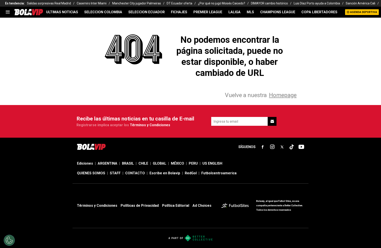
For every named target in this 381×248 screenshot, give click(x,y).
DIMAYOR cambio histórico (269, 3)
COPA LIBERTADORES (319, 12)
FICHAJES (179, 12)
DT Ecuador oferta (179, 3)
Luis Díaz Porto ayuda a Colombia (317, 3)
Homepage (283, 95)
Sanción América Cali (360, 3)
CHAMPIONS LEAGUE (277, 12)
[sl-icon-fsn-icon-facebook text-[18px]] (262, 147)
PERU (193, 163)
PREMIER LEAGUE (207, 12)
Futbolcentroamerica (219, 173)
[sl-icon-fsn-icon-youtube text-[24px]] (301, 147)
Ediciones (85, 163)
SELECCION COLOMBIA (103, 12)
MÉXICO (177, 163)
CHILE (143, 163)
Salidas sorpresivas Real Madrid (49, 3)
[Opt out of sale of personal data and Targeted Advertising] (9, 240)
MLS (250, 12)
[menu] (7, 12)
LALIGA (234, 12)
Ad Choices (201, 205)
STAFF (115, 173)
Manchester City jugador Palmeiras (136, 3)
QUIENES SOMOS (91, 173)
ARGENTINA (107, 163)
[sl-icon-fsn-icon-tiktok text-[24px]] (291, 147)
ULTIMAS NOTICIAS (62, 12)
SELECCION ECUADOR (146, 12)
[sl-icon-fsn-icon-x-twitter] (282, 147)
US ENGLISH (212, 163)
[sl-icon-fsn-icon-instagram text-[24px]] (272, 147)
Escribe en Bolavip (164, 173)
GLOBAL (159, 163)
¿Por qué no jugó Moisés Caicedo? (221, 3)
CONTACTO (135, 173)
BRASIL (128, 163)
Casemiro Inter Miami (91, 3)
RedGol (191, 173)
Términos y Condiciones (150, 125)
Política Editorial (175, 205)
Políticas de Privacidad (140, 205)
